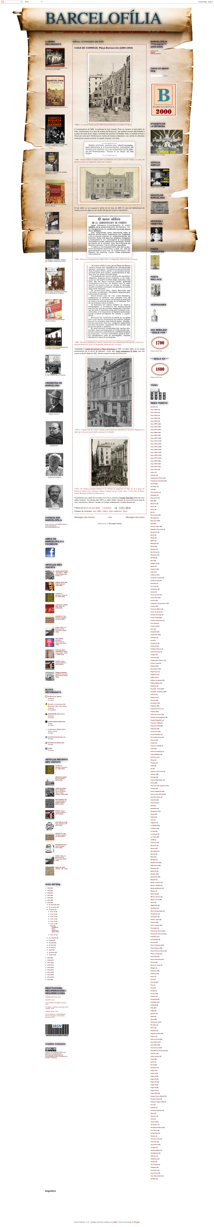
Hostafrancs (154, 811)
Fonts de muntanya (156, 751)
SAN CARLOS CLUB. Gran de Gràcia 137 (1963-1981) (61, 824)
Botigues (153, 563)
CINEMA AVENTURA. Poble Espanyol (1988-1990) (61, 584)
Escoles (153, 700)
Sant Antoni (154, 1045)
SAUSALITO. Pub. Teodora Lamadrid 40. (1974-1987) (60, 618)
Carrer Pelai (154, 597)
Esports (153, 711)
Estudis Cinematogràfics (158, 717)
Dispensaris (154, 671)
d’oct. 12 (53, 923)
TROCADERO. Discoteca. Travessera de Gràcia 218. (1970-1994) (61, 641)
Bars (152, 523)
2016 (49, 965)
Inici (110, 517)
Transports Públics (156, 1127)
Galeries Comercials (157, 771)
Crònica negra (155, 663)
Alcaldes (153, 406)
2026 (49, 888)
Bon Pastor (154, 552)
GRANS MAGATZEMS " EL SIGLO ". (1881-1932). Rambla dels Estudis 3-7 (61, 573)
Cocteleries (154, 643)
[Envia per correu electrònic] (120, 508)
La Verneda (154, 834)
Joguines (153, 822)
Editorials (153, 686)
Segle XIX (154, 1082)
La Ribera (153, 828)
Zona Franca (154, 1173)
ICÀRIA (50, 748)
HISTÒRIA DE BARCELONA (56, 742)
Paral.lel (153, 922)
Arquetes (153, 475)
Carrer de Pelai (155, 594)
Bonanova (154, 555)
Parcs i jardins (155, 925)
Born (152, 560)
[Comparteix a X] (125, 508)
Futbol (152, 765)
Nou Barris (154, 908)
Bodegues (154, 543)
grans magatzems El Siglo (126, 351)
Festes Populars (155, 734)
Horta (152, 805)
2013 (49, 972)
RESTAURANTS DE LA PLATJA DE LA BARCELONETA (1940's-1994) (61, 802)
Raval (125, 511)
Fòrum (152, 760)
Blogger (136, 1222)
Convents (153, 657)
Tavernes (153, 1116)
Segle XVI (154, 1087)
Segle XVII (154, 1090)
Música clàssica (155, 896)
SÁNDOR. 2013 (49, 1000)
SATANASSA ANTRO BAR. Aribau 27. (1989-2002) (61, 606)
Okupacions (154, 914)
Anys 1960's (154, 455)
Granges (153, 788)
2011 (49, 977)
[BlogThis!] (122, 508)
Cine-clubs (154, 623)
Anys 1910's (154, 441)
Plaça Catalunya (155, 945)
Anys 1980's (154, 461)
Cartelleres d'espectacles (158, 603)
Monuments (154, 876)
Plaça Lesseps (155, 953)
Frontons (153, 763)
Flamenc (153, 740)
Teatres (153, 1121)
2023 (49, 895)
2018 (49, 960)
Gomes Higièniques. (157, 780)
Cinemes (153, 626)
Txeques (153, 1147)
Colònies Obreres (156, 649)
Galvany (153, 774)
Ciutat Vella (154, 634)
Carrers (153, 600)
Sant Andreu (154, 1042)
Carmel (153, 592)
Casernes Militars (156, 609)
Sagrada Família (155, 1033)
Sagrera (153, 1036)
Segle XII (153, 1073)
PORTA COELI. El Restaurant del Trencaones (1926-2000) (61, 630)
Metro (152, 857)
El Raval (153, 694)
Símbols (153, 1107)
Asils (152, 489)
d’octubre (52, 909)
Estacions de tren (156, 714)
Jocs (152, 820)
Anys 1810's (154, 412)
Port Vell (153, 982)
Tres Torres (154, 1130)
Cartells (153, 606)
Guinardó (153, 800)
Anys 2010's (154, 469)
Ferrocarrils (154, 731)
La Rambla (154, 825)
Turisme (153, 1136)
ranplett (115, 1222)
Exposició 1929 (155, 726)
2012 (49, 974)
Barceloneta (154, 515)
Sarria (152, 1062)
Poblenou (153, 973)
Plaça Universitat (156, 959)
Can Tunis (154, 586)
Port (152, 979)
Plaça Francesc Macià (157, 951)
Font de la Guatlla (156, 745)
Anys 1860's (154, 426)
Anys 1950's (154, 452)
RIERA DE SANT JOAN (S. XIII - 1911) (61, 868)
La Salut (153, 831)
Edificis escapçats (156, 680)
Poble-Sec (154, 970)
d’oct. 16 (53, 921)
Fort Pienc (154, 757)
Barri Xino (154, 520)
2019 (49, 957)
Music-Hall (154, 894)
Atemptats (154, 495)
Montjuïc (153, 874)
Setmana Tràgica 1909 (157, 1102)
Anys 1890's (97, 511)
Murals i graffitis (155, 885)
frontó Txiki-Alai (126, 498)
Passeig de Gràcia (156, 931)
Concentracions (155, 651)
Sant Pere (154, 1053)
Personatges (154, 939)
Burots (153, 566)
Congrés (153, 654)
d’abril (51, 950)
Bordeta (153, 557)
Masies (153, 848)
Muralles (153, 879)
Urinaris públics (155, 1150)
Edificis (105, 511)
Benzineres (154, 532)
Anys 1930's (154, 446)
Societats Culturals (156, 1110)
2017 (49, 962)
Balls (152, 500)
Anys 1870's (154, 429)
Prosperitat (154, 999)
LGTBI (152, 839)
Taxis (152, 1119)
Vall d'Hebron (155, 1153)
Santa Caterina (155, 1056)
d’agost (51, 940)
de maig (51, 947)
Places (153, 962)
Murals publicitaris (156, 888)
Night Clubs (154, 905)
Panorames (154, 916)
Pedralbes (154, 936)
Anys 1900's (154, 438)
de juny (51, 945)
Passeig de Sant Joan (157, 933)
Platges (153, 968)
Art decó (153, 483)
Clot (152, 640)
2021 (49, 900)
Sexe (152, 1104)
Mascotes (153, 845)
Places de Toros (155, 965)
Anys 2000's (154, 466)
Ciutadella (154, 632)
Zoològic (153, 1178)
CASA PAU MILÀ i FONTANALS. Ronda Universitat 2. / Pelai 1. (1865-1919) (61, 652)
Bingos (153, 538)
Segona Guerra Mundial (158, 1096)
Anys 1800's (154, 409)
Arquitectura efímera (157, 478)
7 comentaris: (107, 508)
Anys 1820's (154, 415)
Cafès (152, 572)
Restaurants (154, 1022)
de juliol (51, 942)
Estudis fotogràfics (156, 720)
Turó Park (153, 1141)
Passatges (154, 928)
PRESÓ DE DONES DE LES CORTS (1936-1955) (61, 778)
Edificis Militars (155, 683)
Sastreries (154, 1067)
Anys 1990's (154, 463)
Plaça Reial (154, 956)
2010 (49, 979)
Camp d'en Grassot (156, 577)
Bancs (152, 506)
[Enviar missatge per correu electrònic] (115, 508)
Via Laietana (154, 1164)
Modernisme (154, 865)
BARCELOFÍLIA (103, 17)
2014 (49, 970)
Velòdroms (154, 1159)
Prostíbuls (154, 1002)
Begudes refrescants (157, 529)
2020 (49, 902)
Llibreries (153, 842)
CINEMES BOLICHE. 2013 (53, 997)
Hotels (152, 814)
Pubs (152, 1008)
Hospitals (153, 808)
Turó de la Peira (155, 1139)
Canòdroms (154, 589)
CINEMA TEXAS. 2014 (51, 1011)
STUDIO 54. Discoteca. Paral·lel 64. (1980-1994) (61, 595)
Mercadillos (154, 851)
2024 (49, 893)
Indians (153, 817)
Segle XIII (153, 1076)
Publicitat (153, 1005)
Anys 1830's (154, 418)
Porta (152, 988)
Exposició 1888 (155, 723)
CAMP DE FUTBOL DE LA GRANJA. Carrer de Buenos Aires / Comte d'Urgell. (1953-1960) (61, 791)
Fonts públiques (155, 754)
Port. (152, 985)
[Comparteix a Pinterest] (129, 508)
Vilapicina (154, 1167)
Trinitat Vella (154, 1133)
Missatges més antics (135, 517)
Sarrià (152, 1064)
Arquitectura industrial (157, 481)
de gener (51, 954)
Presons (153, 996)
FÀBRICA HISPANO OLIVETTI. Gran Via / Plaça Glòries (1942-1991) (61, 675)
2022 (49, 897)
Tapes (152, 1113)
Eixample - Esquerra (157, 691)
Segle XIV (154, 1079)
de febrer (52, 952)
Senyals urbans (155, 1099)
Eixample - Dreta (156, 688)
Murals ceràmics (156, 882)
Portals (153, 990)
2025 (49, 890)
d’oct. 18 (53, 919)
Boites (152, 546)
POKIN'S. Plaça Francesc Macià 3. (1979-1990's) (61, 663)
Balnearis (153, 503)
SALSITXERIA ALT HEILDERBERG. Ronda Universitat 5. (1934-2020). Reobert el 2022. (55, 1016)
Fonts (152, 748)
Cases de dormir (156, 612)
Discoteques (154, 669)
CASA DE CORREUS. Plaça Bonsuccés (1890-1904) (103, 48)
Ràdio (152, 1016)
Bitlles (152, 540)
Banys (152, 509)
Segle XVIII (154, 1093)
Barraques (154, 518)
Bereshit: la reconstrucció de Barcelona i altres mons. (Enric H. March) (57, 706)
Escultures (154, 703)
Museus (153, 891)
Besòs (152, 535)
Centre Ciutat (154, 617)
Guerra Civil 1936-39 (157, 794)
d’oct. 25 (53, 914)
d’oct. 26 (53, 911)
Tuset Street (154, 1144)
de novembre (53, 907)
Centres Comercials (157, 620)
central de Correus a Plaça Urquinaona (100, 349)
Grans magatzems (115, 511)
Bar (152, 512)
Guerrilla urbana (155, 797)
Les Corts (153, 837)
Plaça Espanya (155, 948)
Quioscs (153, 1013)
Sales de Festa (155, 1039)
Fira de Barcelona (156, 737)
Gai (152, 768)
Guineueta (154, 802)
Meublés (153, 859)
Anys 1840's (154, 421)
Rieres (153, 1027)
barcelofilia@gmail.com (52, 527)
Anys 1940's (154, 449)
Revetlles (153, 1025)
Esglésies (154, 706)
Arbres (153, 472)
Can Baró (153, 583)
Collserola (154, 646)
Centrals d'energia (156, 614)
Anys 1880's (154, 432)
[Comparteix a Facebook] (127, 508)
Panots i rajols (155, 919)
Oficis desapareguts (157, 911)
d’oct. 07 (53, 934)
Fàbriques (154, 728)
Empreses (154, 697)
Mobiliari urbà (155, 862)
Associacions (155, 492)
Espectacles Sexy (156, 708)
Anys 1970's (154, 458)
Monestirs (154, 868)
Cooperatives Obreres (157, 660)
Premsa (153, 993)
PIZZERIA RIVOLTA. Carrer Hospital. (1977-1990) (61, 846)
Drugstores (154, 674)
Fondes (153, 743)
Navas (152, 902)
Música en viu (155, 899)
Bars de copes (155, 526)
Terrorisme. (154, 1124)
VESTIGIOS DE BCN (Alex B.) (56, 737)
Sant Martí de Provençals (158, 1050)
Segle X (153, 1070)
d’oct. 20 (53, 916)
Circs (152, 629)
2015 (49, 967)
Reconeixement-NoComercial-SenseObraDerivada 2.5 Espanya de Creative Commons (56, 1056)
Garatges (153, 777)
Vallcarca (153, 1156)
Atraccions (154, 498)
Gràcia (153, 782)
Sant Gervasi (155, 1047)
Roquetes (153, 1030)
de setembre (53, 938)
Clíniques (153, 637)
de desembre (53, 904)
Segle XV (153, 1084)
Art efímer (154, 486)
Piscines (153, 942)
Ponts (152, 976)
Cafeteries (154, 575)
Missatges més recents (84, 517)
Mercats (153, 854)
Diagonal (153, 666)
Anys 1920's (154, 444)
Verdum (153, 1161)
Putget (152, 1010)
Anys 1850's (154, 424)
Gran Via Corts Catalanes (158, 785)
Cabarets (153, 569)
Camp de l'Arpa (155, 580)
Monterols (154, 871)
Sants (152, 1059)
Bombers (153, 549)
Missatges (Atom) (115, 524)
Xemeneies (154, 1170)
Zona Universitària (156, 1176)
